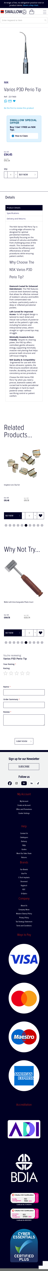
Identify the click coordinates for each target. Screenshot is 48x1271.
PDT (24, 889)
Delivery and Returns (16, 218)
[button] (40, 515)
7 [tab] (30, 525)
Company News (24, 909)
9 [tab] (38, 525)
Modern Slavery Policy (24, 913)
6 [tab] (26, 525)
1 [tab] (6, 525)
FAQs (24, 845)
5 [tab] (22, 525)
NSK (6, 82)
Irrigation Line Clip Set (12, 485)
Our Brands (24, 869)
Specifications (13, 213)
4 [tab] (18, 525)
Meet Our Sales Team (24, 853)
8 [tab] (34, 525)
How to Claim (20, 136)
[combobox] (24, 20)
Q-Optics (24, 893)
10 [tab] (42, 525)
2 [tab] (10, 525)
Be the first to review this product (19, 108)
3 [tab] (14, 525)
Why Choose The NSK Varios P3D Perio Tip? (21, 270)
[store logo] (11, 11)
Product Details (13, 207)
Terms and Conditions (24, 926)
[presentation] (4, 4)
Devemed (24, 881)
